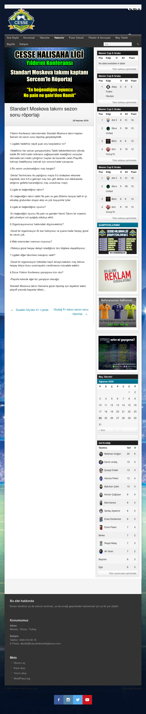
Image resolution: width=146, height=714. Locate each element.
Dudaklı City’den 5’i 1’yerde (29, 310)
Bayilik (11, 44)
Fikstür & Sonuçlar (100, 37)
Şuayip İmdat (111, 470)
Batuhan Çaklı (111, 486)
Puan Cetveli (76, 37)
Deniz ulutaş (110, 461)
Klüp (108, 58)
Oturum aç (19, 663)
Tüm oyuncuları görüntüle (122, 573)
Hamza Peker (111, 478)
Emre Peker (110, 527)
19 (111, 411)
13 (117, 405)
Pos (101, 58)
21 (123, 411)
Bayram (103, 559)
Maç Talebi (121, 37)
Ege (101, 567)
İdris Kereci (110, 502)
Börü (114, 140)
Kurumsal (29, 37)
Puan (132, 58)
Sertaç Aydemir (112, 510)
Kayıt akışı (19, 668)
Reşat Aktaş (110, 543)
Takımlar (45, 37)
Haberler (59, 37)
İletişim (24, 44)
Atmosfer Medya (131, 688)
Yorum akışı (20, 673)
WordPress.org (22, 678)
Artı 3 (114, 120)
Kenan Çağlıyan (112, 494)
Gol (129, 447)
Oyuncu (103, 447)
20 (117, 411)
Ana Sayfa (13, 37)
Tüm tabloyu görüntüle (124, 69)
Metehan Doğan (112, 453)
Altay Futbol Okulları (111, 91)
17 (100, 411)
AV (123, 58)
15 (129, 405)
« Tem (102, 430)
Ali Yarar (108, 551)
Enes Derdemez (112, 518)
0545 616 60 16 (27, 640)
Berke (102, 535)
